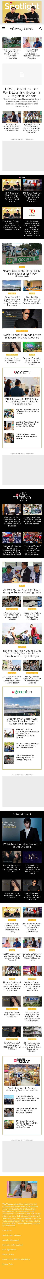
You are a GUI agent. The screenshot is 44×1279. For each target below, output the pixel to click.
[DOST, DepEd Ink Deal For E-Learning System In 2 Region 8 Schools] (22, 74)
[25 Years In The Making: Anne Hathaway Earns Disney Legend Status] (32, 857)
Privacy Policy (8, 1254)
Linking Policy (7, 1264)
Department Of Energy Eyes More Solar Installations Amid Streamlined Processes (12, 301)
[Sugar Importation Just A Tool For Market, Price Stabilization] (32, 601)
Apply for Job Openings (11, 1235)
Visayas (22, 267)
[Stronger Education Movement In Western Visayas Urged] (32, 347)
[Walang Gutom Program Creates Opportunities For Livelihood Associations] (32, 971)
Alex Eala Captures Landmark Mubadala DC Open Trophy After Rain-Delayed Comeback (12, 550)
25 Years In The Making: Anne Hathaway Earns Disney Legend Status (32, 869)
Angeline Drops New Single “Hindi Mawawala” (12, 360)
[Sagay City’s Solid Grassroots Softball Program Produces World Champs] (32, 509)
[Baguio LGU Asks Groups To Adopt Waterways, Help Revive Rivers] (9, 747)
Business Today (12, 609)
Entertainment (22, 331)
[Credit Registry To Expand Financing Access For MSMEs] (22, 1075)
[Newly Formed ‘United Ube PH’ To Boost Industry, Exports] (11, 601)
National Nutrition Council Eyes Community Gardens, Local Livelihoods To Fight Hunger (22, 653)
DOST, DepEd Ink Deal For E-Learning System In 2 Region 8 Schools (22, 92)
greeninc (12, 293)
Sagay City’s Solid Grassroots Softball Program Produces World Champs (32, 521)
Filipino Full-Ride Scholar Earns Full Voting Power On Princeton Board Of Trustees (12, 522)
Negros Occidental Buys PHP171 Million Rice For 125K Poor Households (11, 54)
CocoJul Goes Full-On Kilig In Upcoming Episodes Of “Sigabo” (12, 868)
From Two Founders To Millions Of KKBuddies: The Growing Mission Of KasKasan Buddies (12, 225)
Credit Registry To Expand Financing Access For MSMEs (22, 1089)
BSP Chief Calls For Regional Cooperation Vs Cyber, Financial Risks (27, 1098)
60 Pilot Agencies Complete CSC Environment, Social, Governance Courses (32, 1047)
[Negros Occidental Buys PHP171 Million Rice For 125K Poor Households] (11, 42)
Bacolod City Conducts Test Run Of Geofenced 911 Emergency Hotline (32, 300)
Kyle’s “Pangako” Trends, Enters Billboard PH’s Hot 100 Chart (22, 336)
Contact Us (7, 1230)
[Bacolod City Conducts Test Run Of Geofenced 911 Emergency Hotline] (32, 285)
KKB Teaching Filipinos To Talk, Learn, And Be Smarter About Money (12, 197)
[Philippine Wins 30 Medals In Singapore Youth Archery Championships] (32, 537)
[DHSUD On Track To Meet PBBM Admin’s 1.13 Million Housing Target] (11, 665)
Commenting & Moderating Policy (16, 1259)
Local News (32, 609)
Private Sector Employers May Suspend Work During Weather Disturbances (32, 1016)
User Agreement (9, 1250)
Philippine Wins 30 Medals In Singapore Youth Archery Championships (32, 550)
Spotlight (12, 920)
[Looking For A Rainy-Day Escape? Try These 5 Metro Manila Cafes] (9, 425)
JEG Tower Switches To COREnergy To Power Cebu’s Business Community (32, 197)
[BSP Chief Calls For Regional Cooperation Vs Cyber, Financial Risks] (9, 1099)
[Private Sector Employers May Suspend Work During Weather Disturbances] (32, 1001)
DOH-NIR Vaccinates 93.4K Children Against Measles (26, 436)
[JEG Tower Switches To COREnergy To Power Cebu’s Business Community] (32, 185)
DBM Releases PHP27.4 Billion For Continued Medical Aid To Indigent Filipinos (22, 401)
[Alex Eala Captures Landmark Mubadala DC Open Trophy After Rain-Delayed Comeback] (11, 537)
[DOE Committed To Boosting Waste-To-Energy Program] (9, 759)
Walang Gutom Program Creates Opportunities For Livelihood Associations (32, 986)
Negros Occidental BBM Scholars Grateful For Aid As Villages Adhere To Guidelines (31, 128)
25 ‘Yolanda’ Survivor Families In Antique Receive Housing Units (11, 127)
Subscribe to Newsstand (12, 1245)
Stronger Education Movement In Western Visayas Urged (32, 361)
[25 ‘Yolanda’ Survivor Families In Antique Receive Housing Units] (11, 117)
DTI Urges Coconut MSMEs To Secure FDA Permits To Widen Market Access (26, 1124)
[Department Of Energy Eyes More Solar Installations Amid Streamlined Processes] (11, 285)
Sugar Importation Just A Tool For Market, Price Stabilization (32, 616)
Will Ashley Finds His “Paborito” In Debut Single (22, 845)
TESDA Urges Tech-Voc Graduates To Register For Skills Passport (31, 54)
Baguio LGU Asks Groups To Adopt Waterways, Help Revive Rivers (27, 745)
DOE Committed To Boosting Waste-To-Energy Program (25, 757)
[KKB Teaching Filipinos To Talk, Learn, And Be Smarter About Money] (11, 185)
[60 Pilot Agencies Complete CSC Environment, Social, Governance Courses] (32, 1031)
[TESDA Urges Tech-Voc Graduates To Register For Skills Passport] (32, 42)
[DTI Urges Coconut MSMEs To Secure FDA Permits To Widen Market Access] (9, 1124)
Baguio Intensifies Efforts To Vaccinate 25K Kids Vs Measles (27, 411)
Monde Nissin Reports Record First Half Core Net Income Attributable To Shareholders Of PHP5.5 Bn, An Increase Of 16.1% (32, 228)
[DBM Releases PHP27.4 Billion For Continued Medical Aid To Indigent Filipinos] (22, 386)
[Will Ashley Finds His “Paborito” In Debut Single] (22, 829)
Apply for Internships (10, 1240)
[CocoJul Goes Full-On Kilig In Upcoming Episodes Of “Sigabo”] (11, 857)
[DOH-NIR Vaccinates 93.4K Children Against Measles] (9, 438)
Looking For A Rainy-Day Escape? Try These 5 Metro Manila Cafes (27, 424)
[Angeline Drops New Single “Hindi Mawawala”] (11, 347)
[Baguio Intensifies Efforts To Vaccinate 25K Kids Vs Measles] (9, 413)
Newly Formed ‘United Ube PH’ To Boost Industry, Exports (12, 616)
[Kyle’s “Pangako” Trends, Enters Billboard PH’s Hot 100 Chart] (22, 318)
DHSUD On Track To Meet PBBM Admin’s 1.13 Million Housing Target (11, 680)
